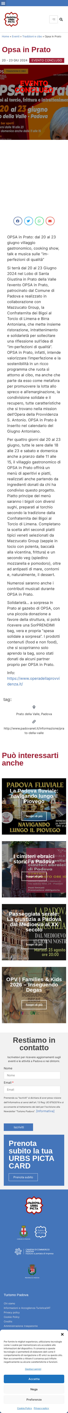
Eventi (15, 36)
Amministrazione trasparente (21, 1325)
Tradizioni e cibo (32, 36)
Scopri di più (34, 816)
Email (8, 1082)
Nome (8, 1068)
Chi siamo (9, 1303)
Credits (8, 1321)
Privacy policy (41, 1408)
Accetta (34, 1379)
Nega (34, 1389)
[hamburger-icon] (53, 19)
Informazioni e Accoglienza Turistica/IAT (27, 1307)
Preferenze (34, 1399)
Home (5, 36)
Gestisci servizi (33, 1369)
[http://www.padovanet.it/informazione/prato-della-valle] (34, 721)
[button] (62, 1334)
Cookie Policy (24, 1408)
